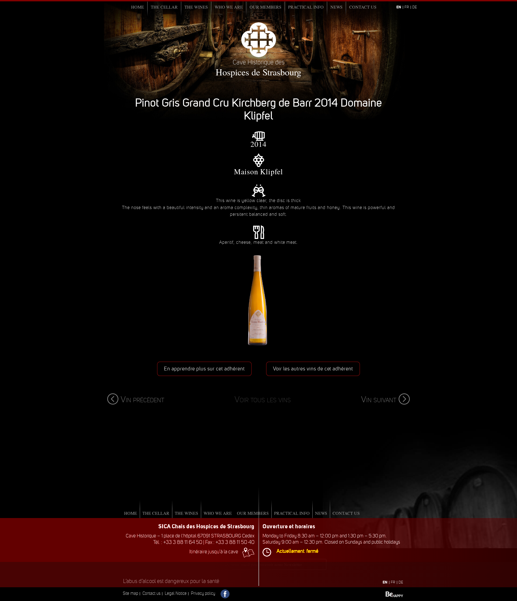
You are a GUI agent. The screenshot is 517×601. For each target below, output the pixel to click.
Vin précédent (142, 399)
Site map (130, 593)
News (336, 7)
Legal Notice (176, 593)
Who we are (229, 7)
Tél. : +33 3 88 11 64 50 (177, 542)
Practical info (306, 7)
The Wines (196, 7)
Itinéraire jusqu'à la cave (213, 551)
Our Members (265, 7)
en (398, 7)
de (414, 7)
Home (137, 7)
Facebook (225, 594)
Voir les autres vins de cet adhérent (313, 369)
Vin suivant (378, 399)
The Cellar (164, 7)
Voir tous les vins (263, 399)
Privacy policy (203, 593)
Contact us (362, 7)
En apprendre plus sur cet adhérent (204, 369)
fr (406, 7)
